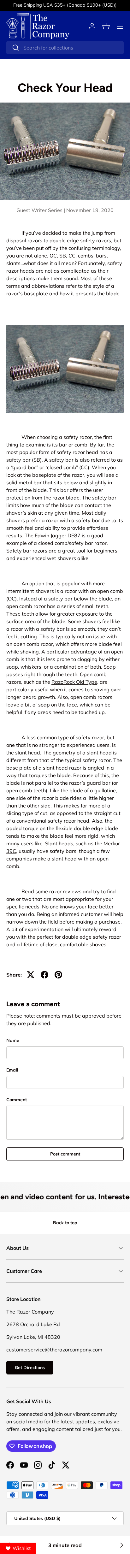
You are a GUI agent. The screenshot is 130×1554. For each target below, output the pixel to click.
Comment (16, 1099)
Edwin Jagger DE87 (57, 535)
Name (12, 1040)
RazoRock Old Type (74, 682)
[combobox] (65, 47)
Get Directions (30, 1367)
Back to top (65, 1223)
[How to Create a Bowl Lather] (121, 1545)
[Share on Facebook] (44, 975)
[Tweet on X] (31, 975)
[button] (106, 26)
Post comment (65, 1154)
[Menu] (120, 26)
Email (12, 1070)
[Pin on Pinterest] (58, 975)
